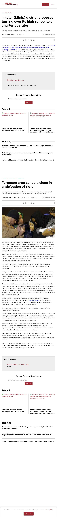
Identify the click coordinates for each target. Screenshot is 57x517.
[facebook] (23, 40)
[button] (3, 4)
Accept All (28, 513)
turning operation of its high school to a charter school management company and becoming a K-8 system (28, 48)
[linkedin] (26, 40)
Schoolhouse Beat (7, 12)
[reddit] (31, 40)
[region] (28, 512)
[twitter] (28, 40)
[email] (34, 40)
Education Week (33, 300)
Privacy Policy (49, 509)
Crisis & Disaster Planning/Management (13, 178)
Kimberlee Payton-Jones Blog (10, 197)
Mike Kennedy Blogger (8, 34)
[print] (54, 40)
